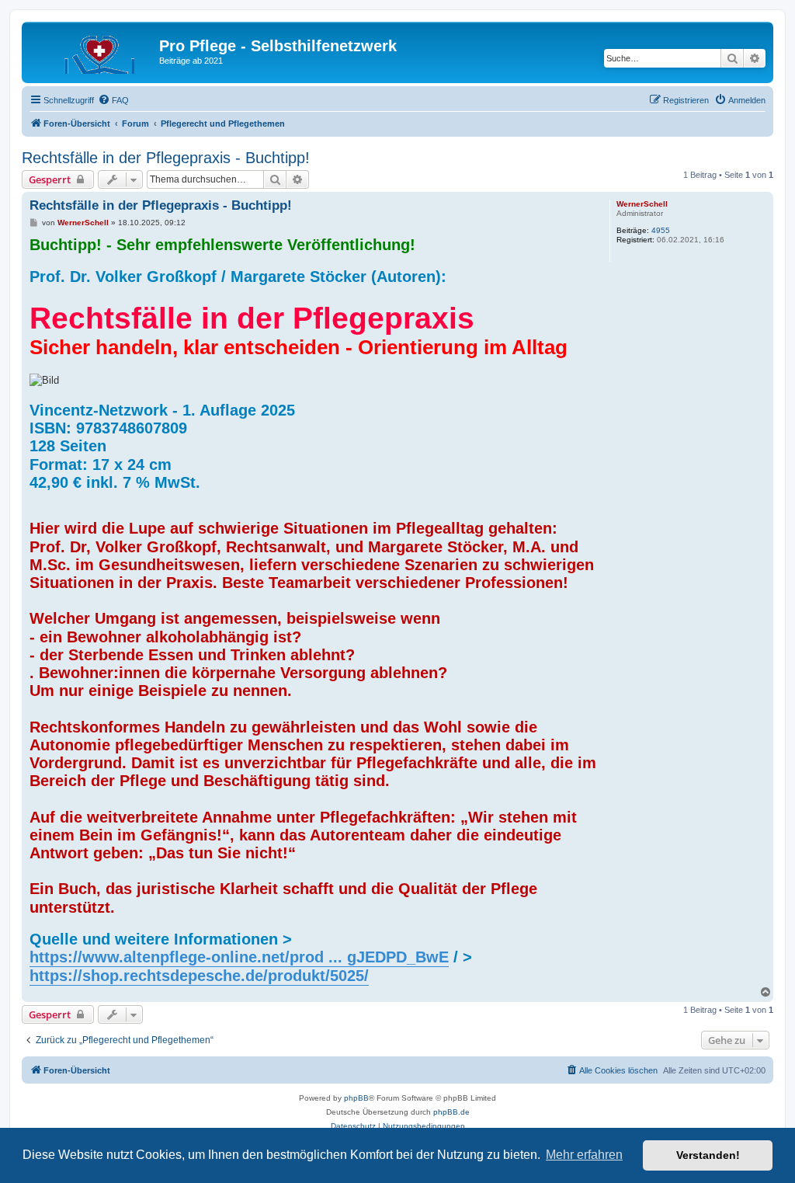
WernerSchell (642, 204)
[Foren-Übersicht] (92, 50)
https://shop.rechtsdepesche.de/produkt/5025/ (199, 975)
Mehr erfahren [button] (584, 1154)
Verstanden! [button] (708, 1155)
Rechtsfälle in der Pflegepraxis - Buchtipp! (166, 157)
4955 (660, 230)
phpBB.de (451, 1112)
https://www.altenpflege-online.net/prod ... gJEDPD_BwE (239, 957)
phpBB (356, 1098)
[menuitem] (113, 100)
